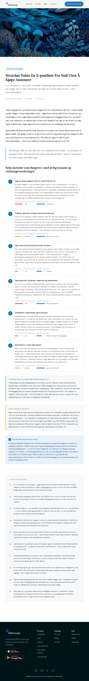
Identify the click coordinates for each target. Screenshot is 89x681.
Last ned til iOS (42, 646)
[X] (53, 670)
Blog (45, 4)
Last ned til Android (41, 651)
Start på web (42, 657)
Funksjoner (41, 634)
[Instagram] (42, 670)
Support (40, 642)
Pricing (37, 4)
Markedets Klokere (15, 69)
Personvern (76, 634)
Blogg (56, 638)
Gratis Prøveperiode (74, 4)
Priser (39, 638)
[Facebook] (47, 670)
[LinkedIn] (36, 670)
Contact (53, 4)
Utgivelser (75, 642)
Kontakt (57, 642)
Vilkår (74, 638)
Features (29, 4)
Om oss (57, 634)
